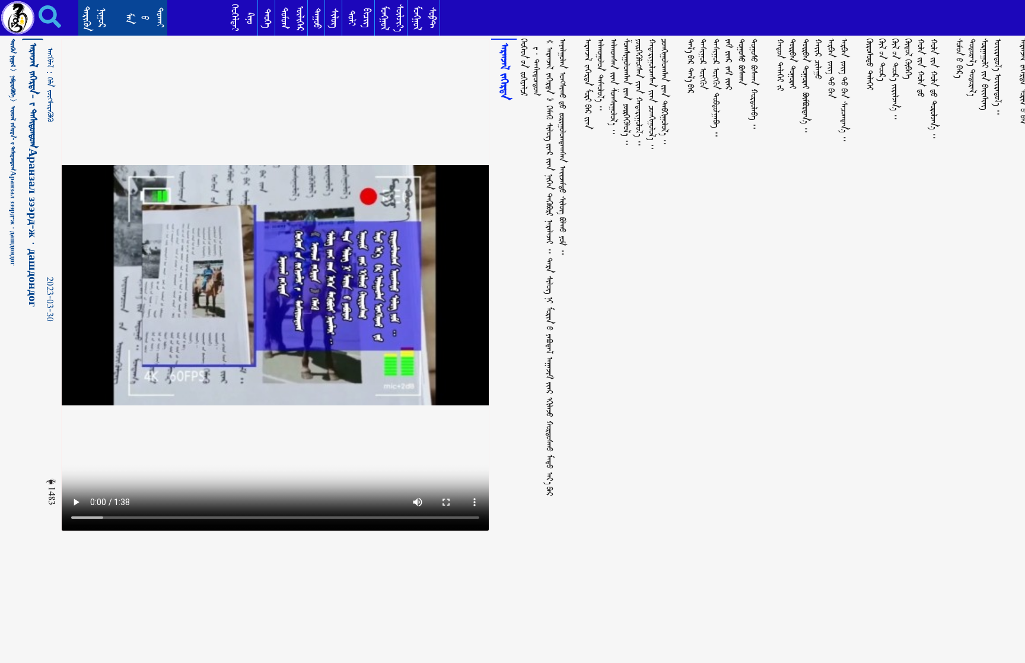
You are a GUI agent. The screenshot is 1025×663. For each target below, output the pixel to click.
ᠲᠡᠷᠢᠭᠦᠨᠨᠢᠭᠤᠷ (94, 18)
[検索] (41, 16)
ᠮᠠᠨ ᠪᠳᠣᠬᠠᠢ (144, 17)
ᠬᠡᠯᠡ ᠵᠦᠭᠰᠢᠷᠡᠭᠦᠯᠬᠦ (50, 99)
